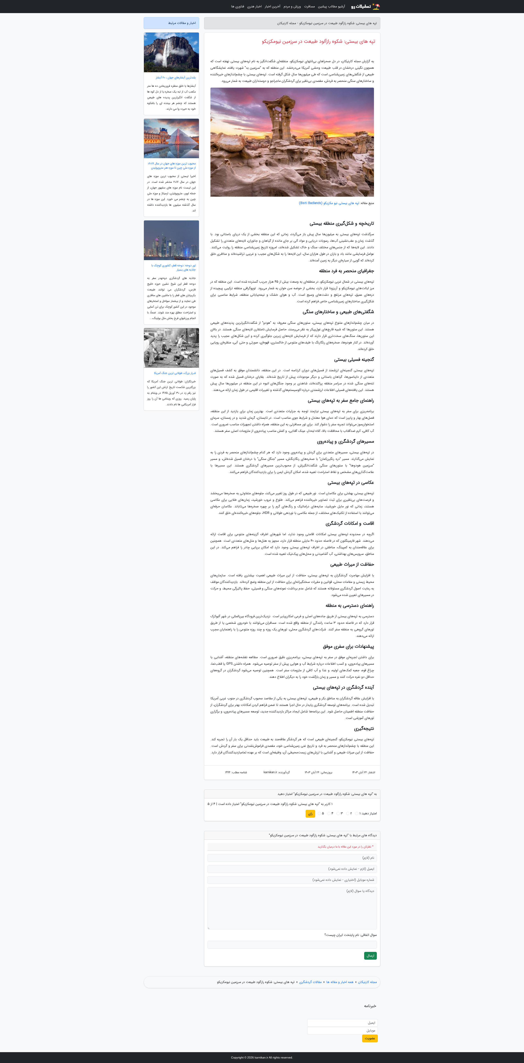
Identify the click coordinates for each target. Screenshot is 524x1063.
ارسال (370, 955)
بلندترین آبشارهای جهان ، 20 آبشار (176, 78)
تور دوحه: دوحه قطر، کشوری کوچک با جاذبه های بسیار (173, 267)
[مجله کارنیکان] (365, 6)
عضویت (370, 1038)
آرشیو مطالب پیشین (331, 6)
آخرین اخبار (272, 6)
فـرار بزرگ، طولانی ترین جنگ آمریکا (175, 373)
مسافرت (309, 6)
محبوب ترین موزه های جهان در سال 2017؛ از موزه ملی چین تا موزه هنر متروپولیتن (172, 165)
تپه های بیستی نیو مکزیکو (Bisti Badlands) (329, 203)
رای (310, 813)
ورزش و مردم (292, 6)
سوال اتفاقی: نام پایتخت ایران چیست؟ (350, 935)
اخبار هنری (254, 6)
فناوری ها (237, 6)
